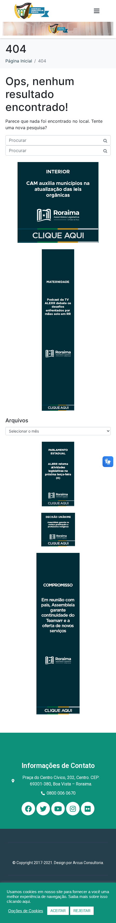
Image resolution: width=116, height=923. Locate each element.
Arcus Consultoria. (88, 863)
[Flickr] (87, 808)
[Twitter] (43, 808)
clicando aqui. (19, 901)
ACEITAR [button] (58, 911)
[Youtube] (58, 808)
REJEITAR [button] (81, 911)
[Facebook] (28, 808)
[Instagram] (73, 808)
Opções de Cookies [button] (25, 911)
